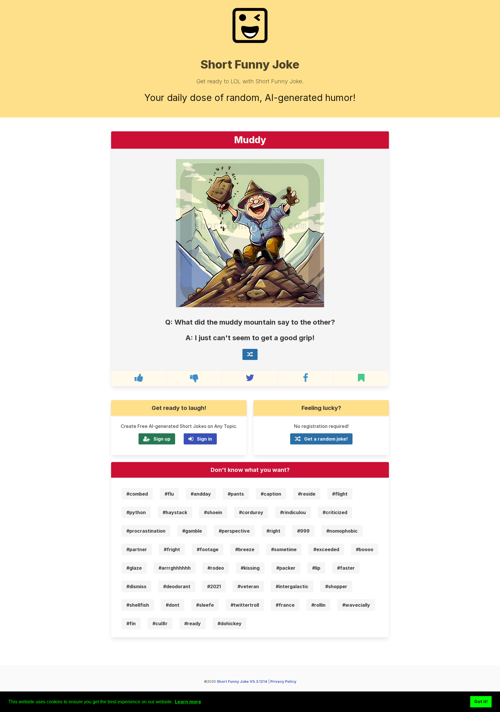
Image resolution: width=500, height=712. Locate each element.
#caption (271, 494)
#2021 (214, 586)
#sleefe (205, 605)
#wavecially (356, 605)
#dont (172, 605)
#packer (285, 568)
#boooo (364, 549)
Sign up (161, 439)
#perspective (234, 531)
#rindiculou (293, 512)
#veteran (248, 586)
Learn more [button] (188, 701)
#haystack (175, 512)
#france (285, 605)
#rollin (318, 605)
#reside (306, 494)
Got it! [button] (481, 701)
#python (136, 512)
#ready (192, 623)
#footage (207, 549)
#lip (316, 568)
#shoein (213, 512)
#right (273, 531)
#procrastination (146, 531)
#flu (169, 494)
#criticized (335, 512)
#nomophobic (342, 531)
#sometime (284, 549)
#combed (137, 494)
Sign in (204, 439)
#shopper (336, 586)
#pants (236, 494)
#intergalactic (292, 586)
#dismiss (136, 586)
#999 (303, 531)
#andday (201, 494)
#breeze (244, 549)
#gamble (192, 531)
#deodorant (176, 586)
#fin (131, 623)
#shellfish (137, 605)
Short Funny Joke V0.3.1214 (242, 681)
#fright (172, 549)
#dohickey (230, 623)
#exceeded (326, 549)
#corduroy (251, 512)
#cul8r (160, 623)
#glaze (134, 568)
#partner (136, 549)
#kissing (250, 568)
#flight (340, 494)
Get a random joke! (326, 439)
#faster (346, 568)
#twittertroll (245, 605)
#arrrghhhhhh (175, 568)
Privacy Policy (283, 681)
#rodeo (215, 568)
